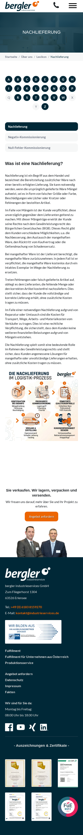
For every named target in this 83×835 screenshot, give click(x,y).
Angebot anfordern (41, 516)
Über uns (26, 56)
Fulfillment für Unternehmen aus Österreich (36, 657)
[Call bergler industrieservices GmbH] (56, 5)
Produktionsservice (19, 663)
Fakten (10, 692)
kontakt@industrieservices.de (37, 613)
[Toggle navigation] (71, 6)
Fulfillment (13, 650)
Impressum (13, 686)
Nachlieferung (17, 126)
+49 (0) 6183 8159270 (26, 607)
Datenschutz (14, 680)
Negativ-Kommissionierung (27, 137)
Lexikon (41, 56)
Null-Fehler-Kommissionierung (29, 147)
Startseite (11, 56)
